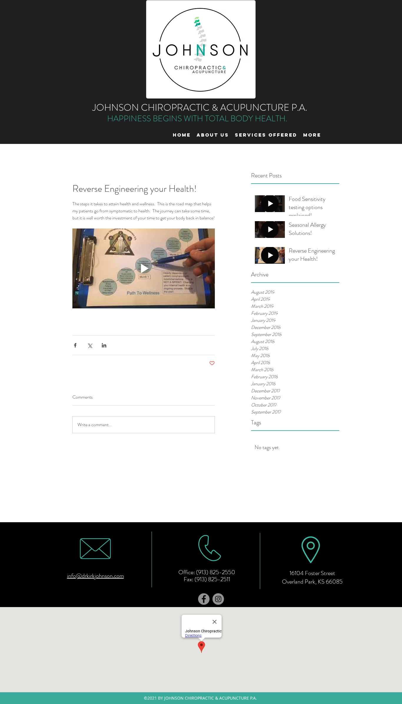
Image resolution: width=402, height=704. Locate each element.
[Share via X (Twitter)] (89, 345)
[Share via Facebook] (75, 345)
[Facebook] (204, 599)
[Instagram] (218, 599)
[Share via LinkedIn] (104, 345)
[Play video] (143, 268)
